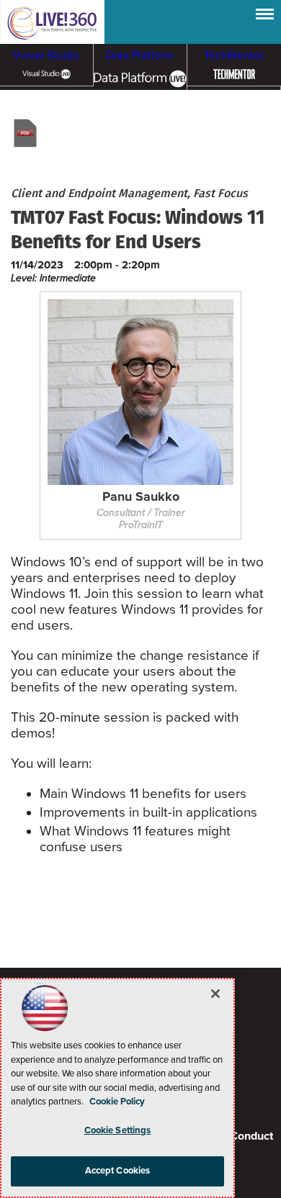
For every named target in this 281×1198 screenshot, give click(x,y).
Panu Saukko (140, 497)
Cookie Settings (117, 1130)
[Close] (215, 993)
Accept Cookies (118, 1170)
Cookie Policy (117, 1101)
